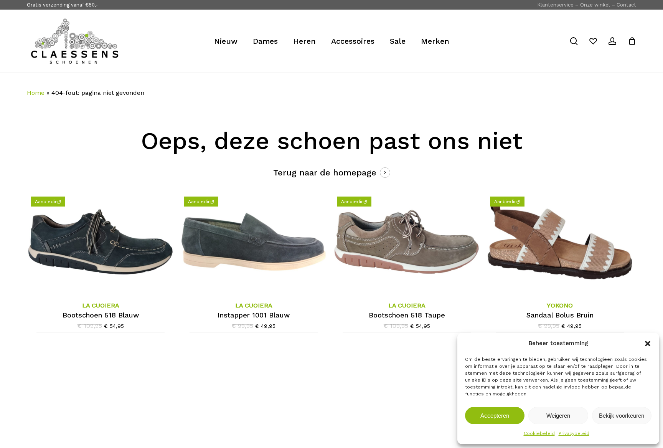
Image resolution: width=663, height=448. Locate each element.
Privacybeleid (574, 433)
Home (36, 92)
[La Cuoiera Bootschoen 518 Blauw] (100, 242)
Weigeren (558, 415)
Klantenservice (555, 5)
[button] (647, 343)
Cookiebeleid (539, 433)
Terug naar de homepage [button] (324, 172)
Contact (626, 5)
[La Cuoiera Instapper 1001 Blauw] (253, 242)
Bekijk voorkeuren (621, 415)
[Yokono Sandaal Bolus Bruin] (559, 242)
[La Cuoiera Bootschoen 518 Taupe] (406, 242)
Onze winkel (595, 5)
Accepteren (494, 415)
